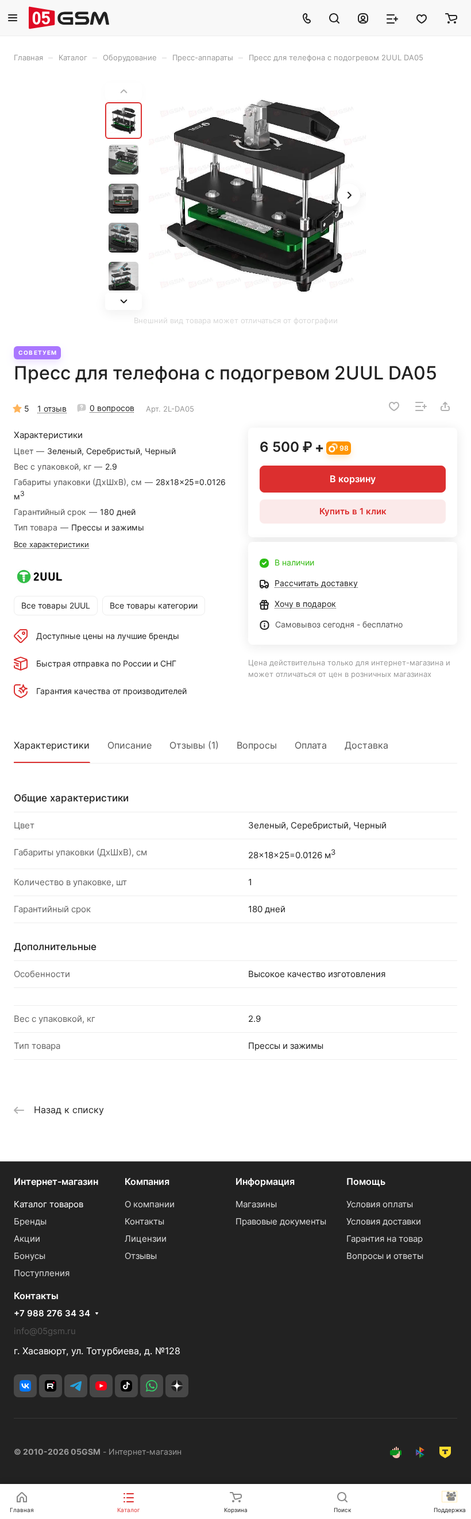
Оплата (311, 745)
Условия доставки (383, 1221)
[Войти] (363, 18)
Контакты (144, 1221)
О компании (150, 1204)
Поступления (42, 1273)
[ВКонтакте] (25, 1385)
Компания (147, 1181)
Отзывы (141, 1255)
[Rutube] (50, 1385)
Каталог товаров (48, 1204)
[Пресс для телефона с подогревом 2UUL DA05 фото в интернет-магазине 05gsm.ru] (257, 196)
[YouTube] (101, 1385)
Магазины (256, 1204)
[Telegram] (75, 1385)
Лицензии (146, 1238)
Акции (27, 1238)
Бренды (30, 1221)
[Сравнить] (421, 406)
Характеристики (52, 745)
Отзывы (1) (194, 745)
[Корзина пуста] (451, 18)
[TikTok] (126, 1385)
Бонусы (29, 1255)
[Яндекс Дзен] (176, 1385)
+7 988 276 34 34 (52, 1313)
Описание (129, 745)
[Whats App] (151, 1385)
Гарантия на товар (384, 1238)
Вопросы (257, 745)
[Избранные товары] (421, 18)
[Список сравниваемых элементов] (392, 18)
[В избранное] (394, 406)
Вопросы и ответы (384, 1255)
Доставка (366, 745)
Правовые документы (280, 1221)
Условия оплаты (379, 1204)
